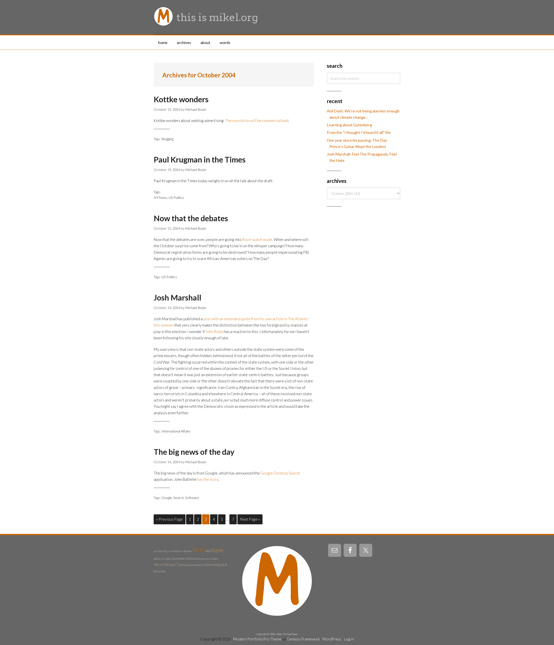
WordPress (331, 639)
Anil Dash (191, 558)
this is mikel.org (217, 17)
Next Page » (250, 519)
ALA (224, 565)
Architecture (176, 551)
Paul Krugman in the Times (200, 159)
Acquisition (178, 558)
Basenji (157, 558)
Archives (158, 551)
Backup (157, 571)
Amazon (214, 558)
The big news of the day (194, 452)
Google (166, 498)
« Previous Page (169, 519)
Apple (217, 550)
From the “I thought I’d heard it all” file (359, 132)
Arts (198, 549)
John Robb (214, 331)
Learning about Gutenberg (349, 124)
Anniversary (204, 558)
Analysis (199, 565)
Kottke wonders (181, 99)
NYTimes (160, 197)
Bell (208, 551)
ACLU (166, 551)
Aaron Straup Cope (169, 564)
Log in (349, 639)
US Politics (176, 197)
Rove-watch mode (257, 239)
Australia (188, 565)
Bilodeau (188, 551)
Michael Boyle (290, 634)
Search (178, 498)
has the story (207, 479)
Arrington (166, 558)
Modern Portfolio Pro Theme (257, 639)
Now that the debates (191, 218)
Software (192, 498)
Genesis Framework (303, 639)
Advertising (213, 565)
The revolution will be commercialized (256, 120)
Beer (163, 571)
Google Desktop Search (280, 473)
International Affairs (175, 431)
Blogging (167, 139)
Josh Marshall (177, 297)
